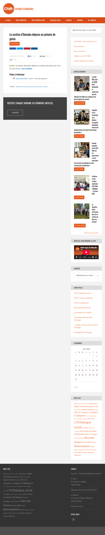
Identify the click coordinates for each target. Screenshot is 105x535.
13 (86, 366)
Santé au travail (88, 450)
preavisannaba (21, 79)
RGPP (89, 442)
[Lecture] (77, 257)
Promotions (81, 438)
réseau (92, 446)
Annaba (19, 86)
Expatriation (92, 427)
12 (82, 366)
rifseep (94, 442)
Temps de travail (88, 452)
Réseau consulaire (78, 449)
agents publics (77, 409)
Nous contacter (79, 51)
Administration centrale (83, 403)
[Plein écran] (96, 257)
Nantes (81, 434)
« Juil (76, 387)
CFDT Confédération (81, 303)
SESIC (80, 452)
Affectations (93, 404)
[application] (86, 252)
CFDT (8, 8)
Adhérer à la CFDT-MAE (82, 56)
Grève (86, 431)
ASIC (76, 412)
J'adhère (15, 113)
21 (89, 370)
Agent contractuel (81, 407)
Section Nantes (16, 513)
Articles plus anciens (91, 233)
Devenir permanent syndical (84, 61)
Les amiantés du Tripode (82, 312)
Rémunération (82, 446)
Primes (75, 438)
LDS (76, 434)
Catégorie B (17, 483)
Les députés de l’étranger (83, 332)
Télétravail (77, 455)
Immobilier (93, 431)
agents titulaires (88, 409)
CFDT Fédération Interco (83, 293)
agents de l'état (93, 406)
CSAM (89, 419)
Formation (76, 431)
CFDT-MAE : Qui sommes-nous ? (85, 41)
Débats (86, 428)
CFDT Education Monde (82, 308)
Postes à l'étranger (90, 434)
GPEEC (81, 431)
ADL (75, 404)
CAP (79, 412)
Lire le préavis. (27, 69)
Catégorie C (81, 416)
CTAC (93, 419)
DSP (83, 427)
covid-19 (85, 419)
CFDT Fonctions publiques (83, 298)
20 (86, 370)
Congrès (80, 418)
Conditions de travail (11, 486)
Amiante (96, 409)
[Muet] (93, 257)
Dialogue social (28, 86)
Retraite (84, 442)
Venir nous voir (77, 506)
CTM (76, 422)
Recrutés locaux (41, 86)
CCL (88, 416)
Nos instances (79, 46)
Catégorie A (85, 412)
